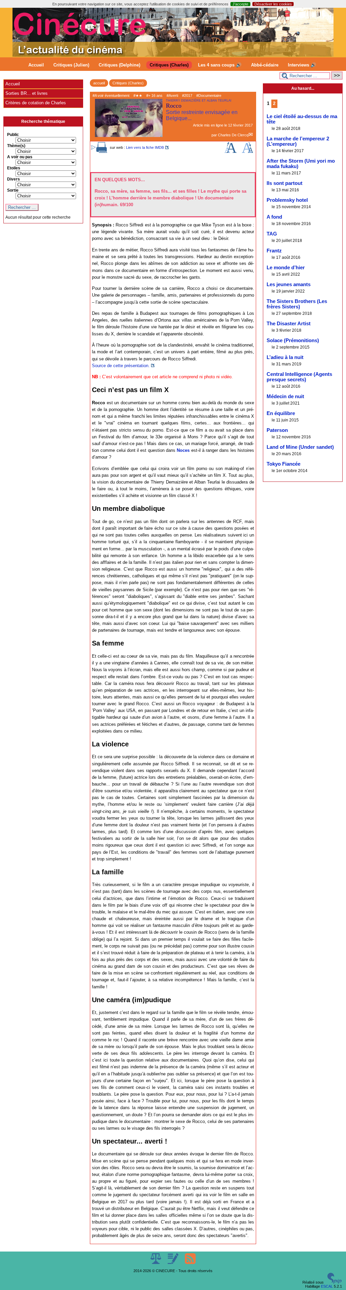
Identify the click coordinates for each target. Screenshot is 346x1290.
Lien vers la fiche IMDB (145, 147)
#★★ (137, 95)
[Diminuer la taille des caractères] (247, 151)
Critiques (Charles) (169, 64)
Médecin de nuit (285, 396)
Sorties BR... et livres (26, 93)
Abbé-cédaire (264, 64)
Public (13, 134)
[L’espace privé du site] (173, 1263)
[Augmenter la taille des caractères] (230, 151)
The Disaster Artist (289, 323)
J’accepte (240, 4)
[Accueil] (173, 55)
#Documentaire (208, 95)
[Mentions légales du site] (156, 1263)
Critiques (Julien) (71, 64)
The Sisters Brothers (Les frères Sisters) (297, 304)
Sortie (13, 190)
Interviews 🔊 (302, 64)
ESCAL (327, 1286)
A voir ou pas (19, 157)
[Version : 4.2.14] (334, 1282)
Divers (13, 179)
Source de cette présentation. (121, 365)
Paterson (277, 430)
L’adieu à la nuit (285, 357)
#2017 (187, 95)
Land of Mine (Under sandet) (300, 447)
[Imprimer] (101, 151)
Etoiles (13, 168)
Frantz (274, 250)
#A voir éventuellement (111, 95)
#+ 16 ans (154, 95)
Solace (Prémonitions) (293, 340)
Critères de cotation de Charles (35, 102)
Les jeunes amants (289, 284)
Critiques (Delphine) (119, 64)
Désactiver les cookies (273, 4)
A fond (274, 217)
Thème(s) (16, 145)
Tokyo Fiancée (283, 464)
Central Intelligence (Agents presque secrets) (299, 377)
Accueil (36, 64)
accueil (99, 83)
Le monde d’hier (286, 267)
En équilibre (281, 413)
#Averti (172, 95)
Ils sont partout (284, 183)
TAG (272, 234)
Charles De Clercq (233, 135)
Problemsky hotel (287, 200)
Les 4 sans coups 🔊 (220, 64)
